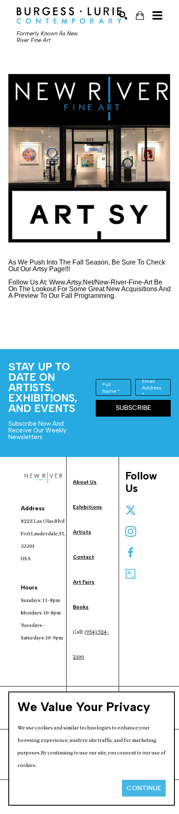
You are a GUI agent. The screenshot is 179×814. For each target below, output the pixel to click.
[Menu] (157, 15)
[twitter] (130, 510)
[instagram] (130, 531)
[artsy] (130, 574)
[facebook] (130, 552)
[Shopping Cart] (140, 15)
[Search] (123, 15)
